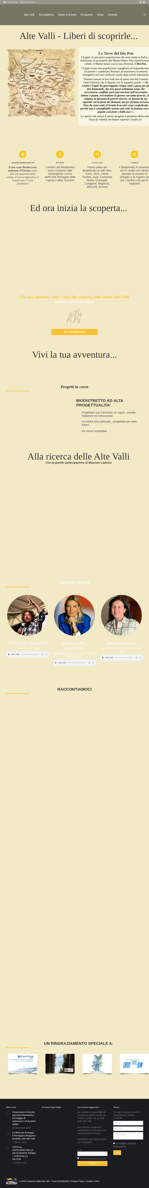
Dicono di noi (18, 1013)
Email (79, 1150)
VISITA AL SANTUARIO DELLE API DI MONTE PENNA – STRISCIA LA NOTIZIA (24, 1153)
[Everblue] (22, 1063)
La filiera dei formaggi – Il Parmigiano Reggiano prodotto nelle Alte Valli (24, 1135)
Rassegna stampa (33, 1013)
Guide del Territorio (29, 2)
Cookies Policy (92, 1181)
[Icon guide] (74, 316)
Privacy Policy (77, 1181)
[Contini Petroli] (97, 1063)
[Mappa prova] (41, 82)
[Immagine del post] (8, 1113)
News (14, 793)
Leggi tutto (17, 808)
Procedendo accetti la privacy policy (93, 1158)
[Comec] (134, 1063)
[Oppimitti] (59, 1063)
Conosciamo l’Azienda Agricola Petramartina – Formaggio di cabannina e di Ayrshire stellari (24, 1118)
